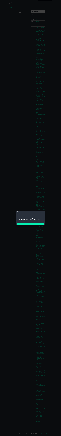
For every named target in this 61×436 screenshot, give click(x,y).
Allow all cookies (40, 223)
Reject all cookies (21, 223)
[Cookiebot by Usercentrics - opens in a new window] (41, 211)
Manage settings (30, 223)
